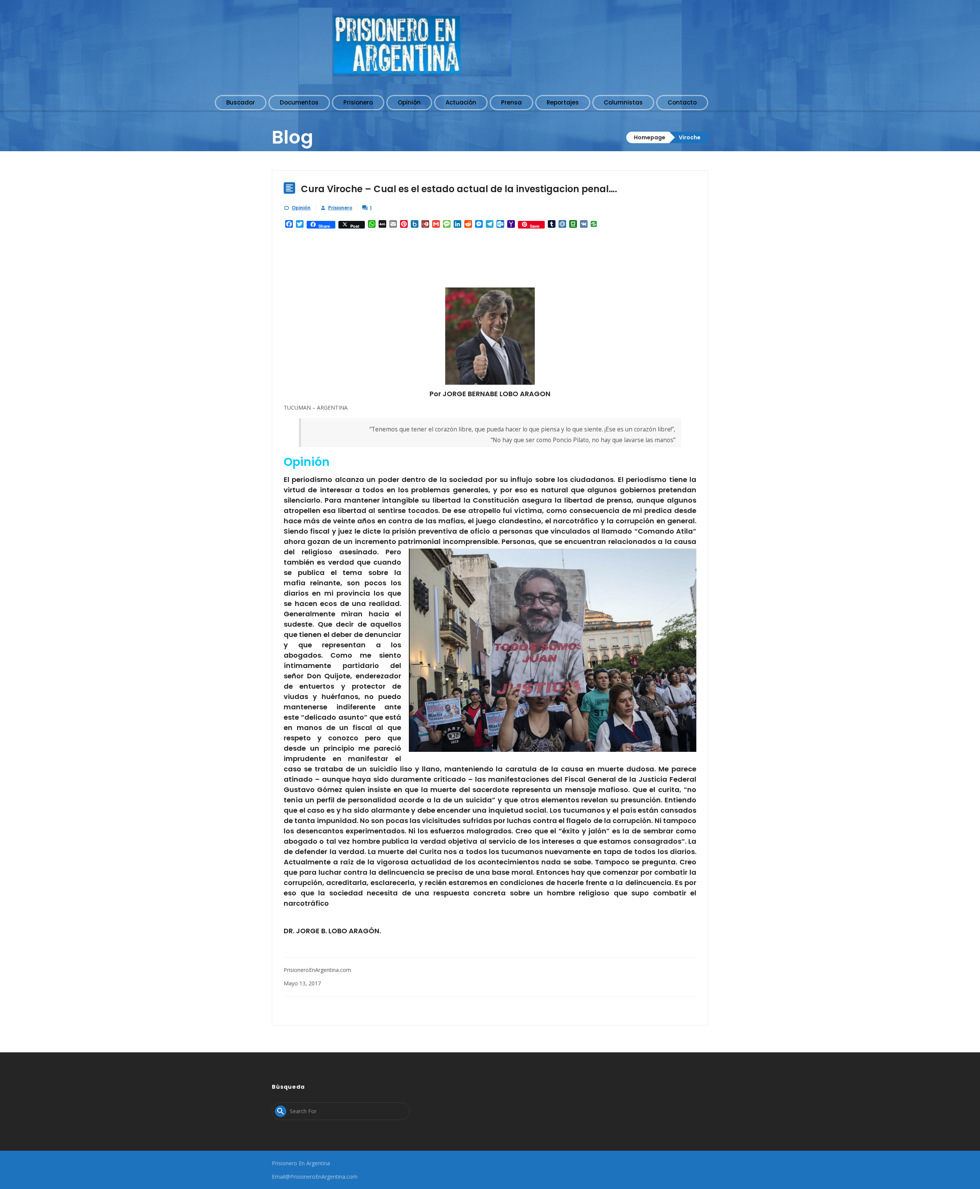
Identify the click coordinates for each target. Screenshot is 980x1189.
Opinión (301, 207)
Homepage (649, 137)
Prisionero (340, 207)
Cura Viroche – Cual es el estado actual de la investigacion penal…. (459, 189)
